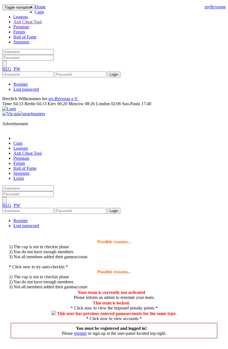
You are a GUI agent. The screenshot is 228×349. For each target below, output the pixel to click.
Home (40, 6)
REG (6, 69)
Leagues (20, 16)
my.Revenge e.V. (63, 98)
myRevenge (215, 6)
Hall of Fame (24, 37)
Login (18, 178)
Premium (21, 26)
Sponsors (21, 42)
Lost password (26, 89)
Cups (39, 11)
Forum (19, 32)
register (80, 333)
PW (17, 69)
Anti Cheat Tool (27, 21)
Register (20, 84)
